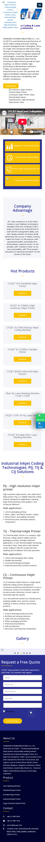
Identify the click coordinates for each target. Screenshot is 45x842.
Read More (11, 86)
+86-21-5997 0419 (13, 816)
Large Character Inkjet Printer (14, 803)
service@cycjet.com (14, 825)
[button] (15, 653)
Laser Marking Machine (11, 786)
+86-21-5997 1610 (13, 821)
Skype (40, 427)
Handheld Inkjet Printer (12, 790)
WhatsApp (40, 420)
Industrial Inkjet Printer (12, 799)
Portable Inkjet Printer (11, 794)
